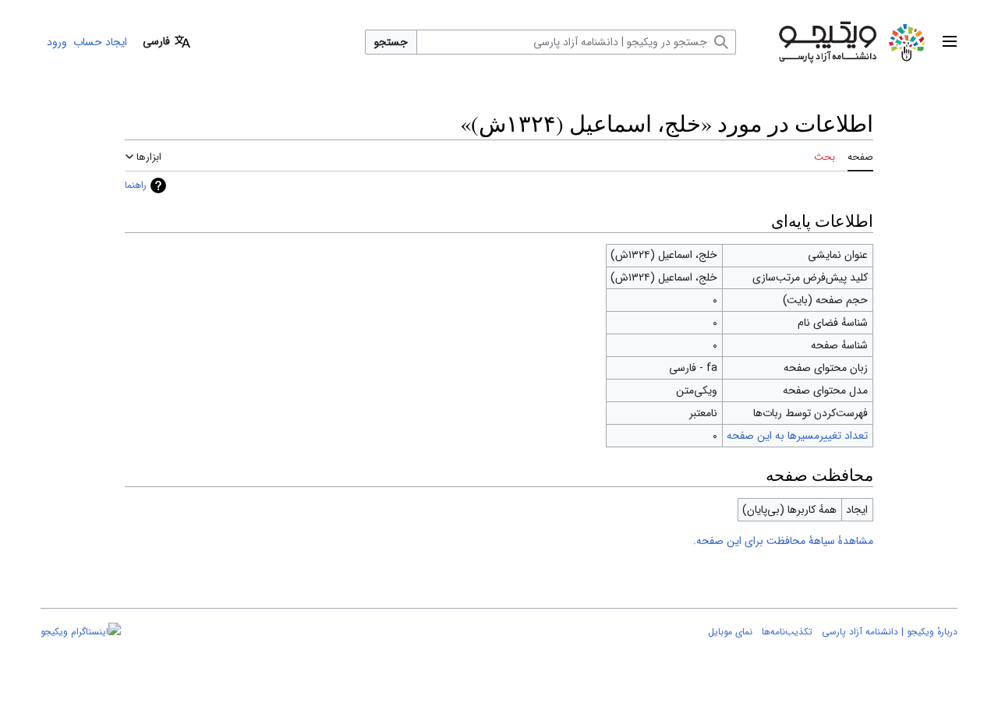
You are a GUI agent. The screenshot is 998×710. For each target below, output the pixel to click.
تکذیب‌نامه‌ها (787, 631)
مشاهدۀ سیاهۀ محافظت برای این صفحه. (783, 540)
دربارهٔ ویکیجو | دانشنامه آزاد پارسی (889, 631)
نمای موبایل (730, 631)
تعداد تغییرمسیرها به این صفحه (797, 435)
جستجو (391, 42)
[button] (949, 42)
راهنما (136, 185)
